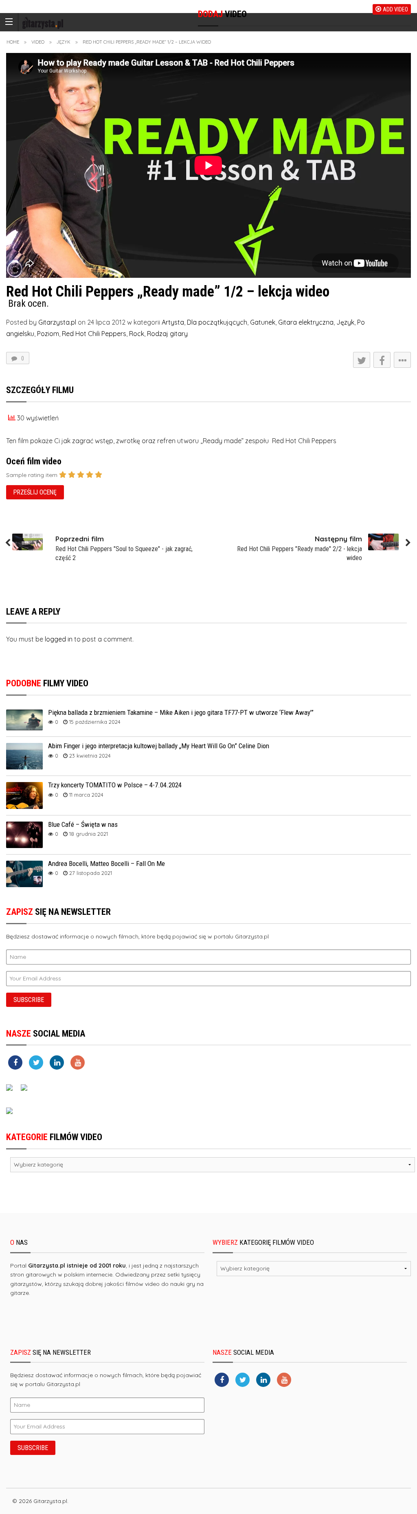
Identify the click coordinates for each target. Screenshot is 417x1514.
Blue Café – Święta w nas (83, 824)
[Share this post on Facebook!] (382, 360)
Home (13, 42)
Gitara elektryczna (306, 322)
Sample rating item (31, 475)
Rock (136, 334)
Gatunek (262, 322)
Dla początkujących (217, 322)
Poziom (48, 334)
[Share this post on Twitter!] (361, 360)
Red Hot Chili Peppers (94, 334)
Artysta (173, 322)
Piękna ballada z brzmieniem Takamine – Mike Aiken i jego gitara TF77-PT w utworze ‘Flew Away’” (181, 712)
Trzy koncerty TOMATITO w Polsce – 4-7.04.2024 (115, 785)
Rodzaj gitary (167, 334)
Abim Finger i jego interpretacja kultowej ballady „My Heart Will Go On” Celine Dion (158, 746)
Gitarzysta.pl (57, 322)
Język (63, 42)
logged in (58, 639)
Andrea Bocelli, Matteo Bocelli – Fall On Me (106, 863)
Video (37, 42)
